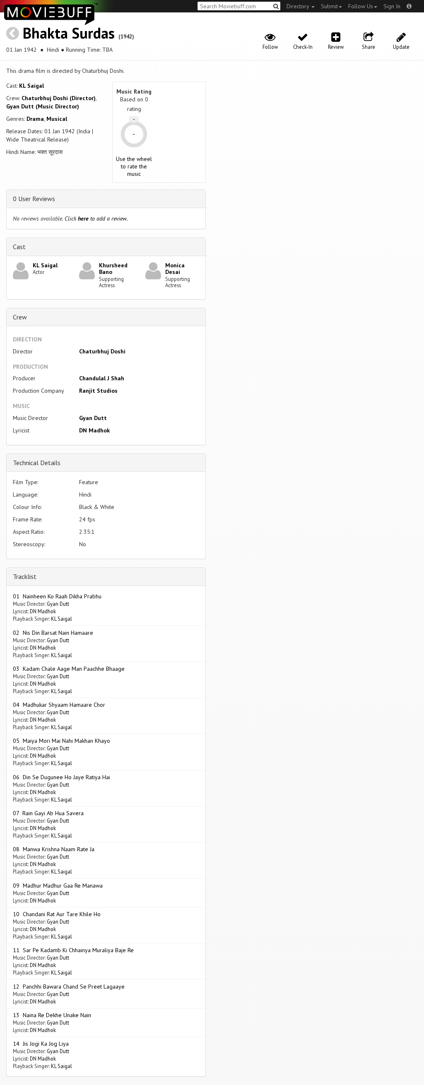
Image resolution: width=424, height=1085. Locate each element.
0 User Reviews (34, 198)
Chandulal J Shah (101, 378)
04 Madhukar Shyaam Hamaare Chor (59, 704)
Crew (20, 317)
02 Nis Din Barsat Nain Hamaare (53, 632)
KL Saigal (31, 85)
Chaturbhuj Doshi (102, 351)
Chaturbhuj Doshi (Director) (59, 98)
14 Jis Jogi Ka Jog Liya (41, 1043)
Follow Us (360, 6)
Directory (299, 6)
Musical (56, 118)
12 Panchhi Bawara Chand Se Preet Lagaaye (69, 986)
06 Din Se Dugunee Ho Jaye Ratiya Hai (61, 777)
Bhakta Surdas (69, 33)
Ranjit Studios (98, 390)
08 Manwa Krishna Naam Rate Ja (53, 849)
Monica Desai (175, 269)
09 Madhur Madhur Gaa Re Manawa (58, 885)
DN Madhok (94, 430)
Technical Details (36, 462)
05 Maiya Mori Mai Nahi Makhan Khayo (61, 740)
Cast (19, 246)
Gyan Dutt (93, 418)
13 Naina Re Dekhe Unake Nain (52, 1015)
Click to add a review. (96, 218)
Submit (329, 6)
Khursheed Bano (113, 269)
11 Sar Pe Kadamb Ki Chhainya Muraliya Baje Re (73, 950)
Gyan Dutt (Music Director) (42, 106)
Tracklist (24, 576)
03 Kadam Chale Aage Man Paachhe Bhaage (69, 668)
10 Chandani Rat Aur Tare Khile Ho (57, 914)
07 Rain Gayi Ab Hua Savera (48, 813)
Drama (35, 118)
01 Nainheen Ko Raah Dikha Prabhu (57, 596)
